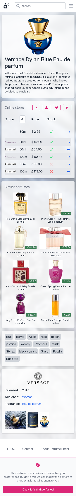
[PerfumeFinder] (7, 6)
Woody (25, 344)
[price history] (36, 107)
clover (20, 337)
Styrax (10, 351)
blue (9, 337)
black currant (28, 351)
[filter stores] (67, 107)
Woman (27, 397)
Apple (33, 337)
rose (44, 337)
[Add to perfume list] (57, 107)
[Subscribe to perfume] (46, 107)
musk (55, 344)
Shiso (45, 351)
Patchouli (41, 344)
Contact (27, 449)
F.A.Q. (11, 449)
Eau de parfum (32, 404)
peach (55, 337)
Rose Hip (12, 359)
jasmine (11, 344)
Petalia (57, 351)
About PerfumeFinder (54, 449)
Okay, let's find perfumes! (38, 489)
